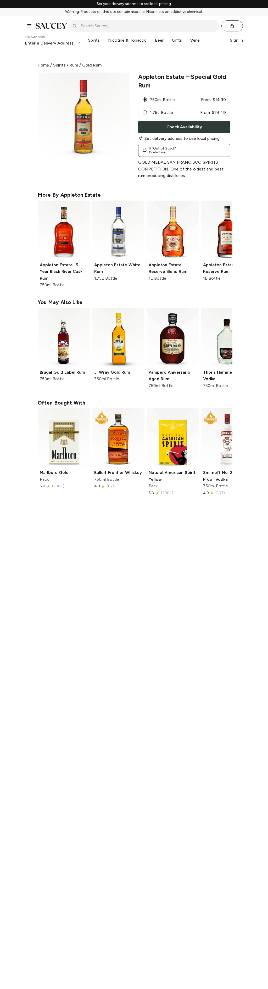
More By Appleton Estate (69, 195)
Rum (74, 65)
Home (43, 65)
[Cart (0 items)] (232, 25)
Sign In (236, 40)
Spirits (59, 65)
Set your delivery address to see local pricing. (134, 4)
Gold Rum (92, 65)
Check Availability (184, 126)
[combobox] (148, 25)
